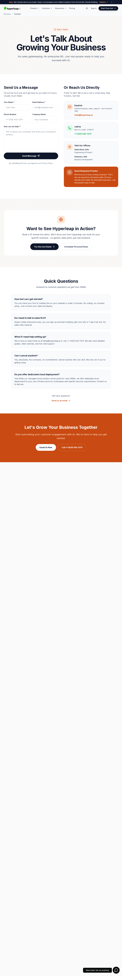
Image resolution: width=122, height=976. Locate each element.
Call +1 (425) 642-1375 (72, 447)
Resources (59, 8)
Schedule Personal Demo (76, 247)
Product (33, 8)
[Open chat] (116, 970)
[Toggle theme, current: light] (87, 8)
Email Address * (39, 102)
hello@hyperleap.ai (83, 115)
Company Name (39, 114)
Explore (102, 2)
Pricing (72, 8)
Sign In (94, 8)
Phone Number (10, 114)
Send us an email (59, 400)
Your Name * (9, 102)
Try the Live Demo (42, 247)
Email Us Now (46, 447)
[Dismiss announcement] (111, 2)
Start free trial (107, 8)
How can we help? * (12, 127)
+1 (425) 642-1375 (82, 134)
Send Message (29, 156)
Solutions (46, 8)
